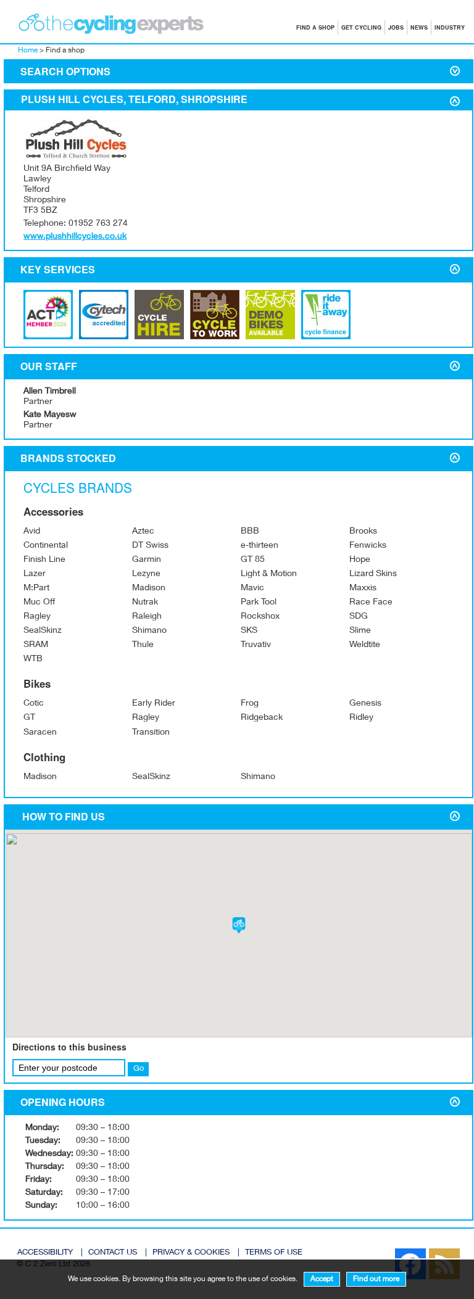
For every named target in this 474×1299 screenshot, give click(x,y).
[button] (239, 925)
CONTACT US (112, 1253)
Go (138, 1069)
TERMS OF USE (273, 1253)
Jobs (396, 27)
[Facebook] (389, 1252)
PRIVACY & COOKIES (191, 1253)
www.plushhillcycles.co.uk (75, 237)
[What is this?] (103, 337)
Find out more (376, 1279)
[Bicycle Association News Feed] (383, 1252)
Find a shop (315, 27)
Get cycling (361, 27)
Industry (449, 27)
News (419, 27)
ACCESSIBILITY (45, 1253)
